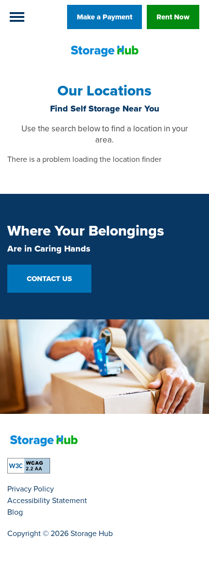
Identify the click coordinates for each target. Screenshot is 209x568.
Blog (15, 512)
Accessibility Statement (47, 500)
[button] (104, 17)
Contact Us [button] (49, 278)
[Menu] (17, 17)
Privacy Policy (30, 488)
